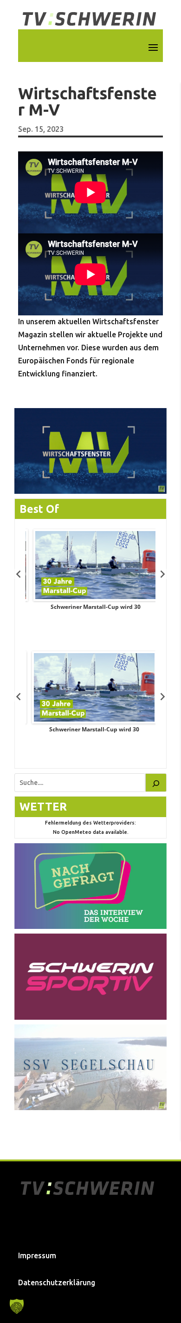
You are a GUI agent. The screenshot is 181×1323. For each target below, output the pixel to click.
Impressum (37, 1255)
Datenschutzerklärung (56, 1282)
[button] (16, 1306)
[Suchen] (156, 782)
